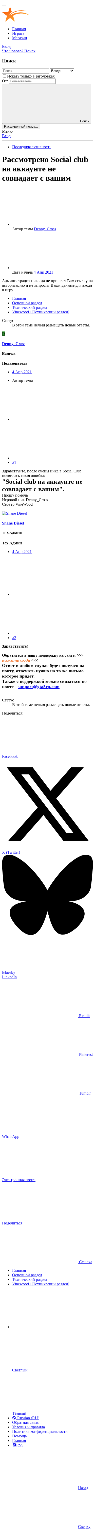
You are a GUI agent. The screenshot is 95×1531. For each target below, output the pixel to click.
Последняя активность (31, 147)
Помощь (19, 1436)
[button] (50, 1327)
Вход (6, 136)
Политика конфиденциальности (40, 1431)
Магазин (19, 38)
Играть (18, 33)
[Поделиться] (50, 419)
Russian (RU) (27, 1418)
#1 (14, 462)
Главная (19, 29)
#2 (14, 638)
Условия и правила (28, 1427)
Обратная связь (25, 1422)
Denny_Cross (45, 229)
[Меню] (4, 5)
